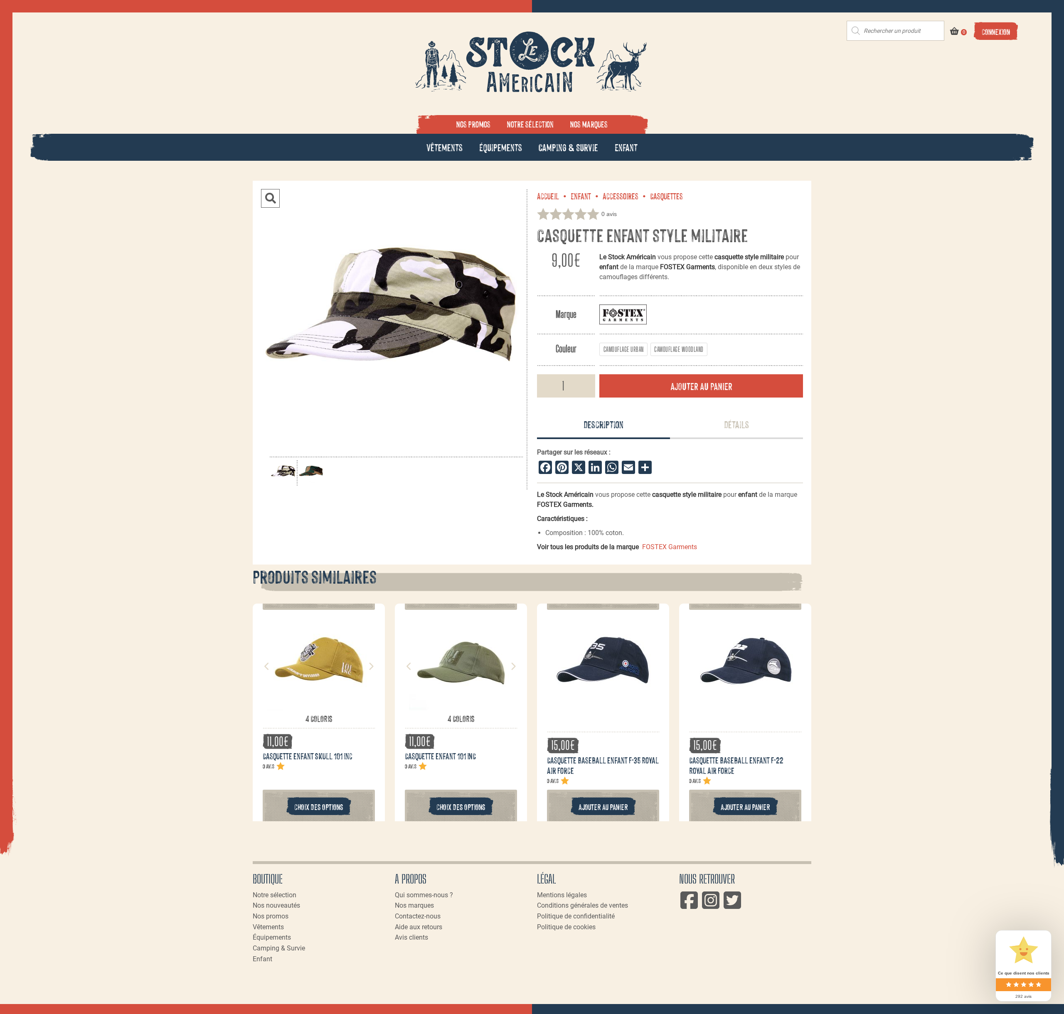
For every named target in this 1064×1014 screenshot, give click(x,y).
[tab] (603, 425)
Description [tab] (603, 423)
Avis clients (411, 937)
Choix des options (318, 806)
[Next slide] (370, 666)
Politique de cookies (566, 927)
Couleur (566, 348)
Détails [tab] (736, 423)
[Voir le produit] (319, 709)
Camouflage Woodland (678, 349)
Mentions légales (562, 895)
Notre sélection (530, 123)
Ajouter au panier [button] (603, 806)
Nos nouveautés (276, 905)
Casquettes (666, 195)
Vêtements (444, 146)
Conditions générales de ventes (582, 905)
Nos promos (473, 123)
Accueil (548, 195)
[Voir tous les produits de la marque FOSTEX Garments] (623, 314)
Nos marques (589, 123)
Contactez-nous (418, 916)
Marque (566, 314)
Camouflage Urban (623, 349)
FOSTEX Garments (669, 547)
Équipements (500, 146)
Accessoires (620, 195)
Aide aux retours (418, 927)
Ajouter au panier (701, 385)
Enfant (626, 146)
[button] (270, 198)
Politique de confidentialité (576, 916)
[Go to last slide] (267, 666)
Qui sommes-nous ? (424, 895)
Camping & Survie (568, 146)
